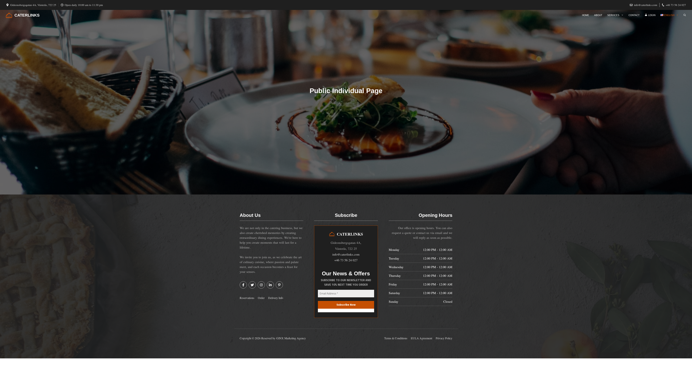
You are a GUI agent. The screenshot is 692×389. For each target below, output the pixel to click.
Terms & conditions (395, 338)
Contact (634, 15)
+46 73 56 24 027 (676, 5)
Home (585, 15)
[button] (684, 15)
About (598, 15)
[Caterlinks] (9, 15)
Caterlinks (27, 15)
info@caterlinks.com (645, 5)
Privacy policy (444, 338)
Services (613, 15)
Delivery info (275, 298)
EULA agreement (421, 338)
